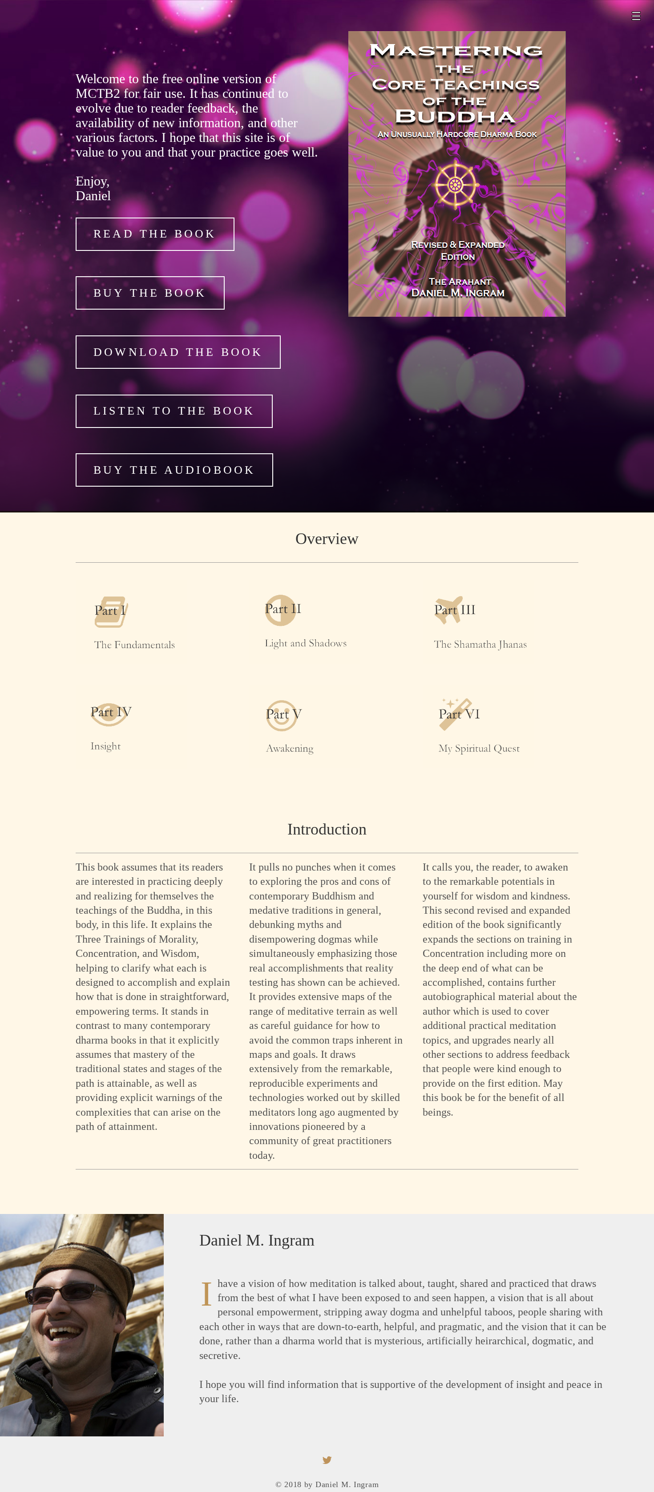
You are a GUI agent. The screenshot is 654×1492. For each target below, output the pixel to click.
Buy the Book (149, 292)
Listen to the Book (174, 410)
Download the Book (178, 352)
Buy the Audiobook (174, 470)
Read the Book (154, 233)
